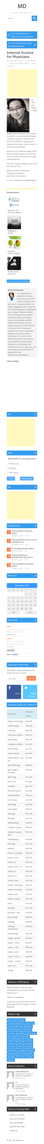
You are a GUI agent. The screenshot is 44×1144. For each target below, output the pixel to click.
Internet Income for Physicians (18, 171)
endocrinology (13, 749)
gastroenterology (14, 765)
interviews (27, 1030)
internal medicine (14, 795)
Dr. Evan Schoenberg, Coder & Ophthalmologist (20, 44)
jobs (8, 654)
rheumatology (13, 933)
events (10, 281)
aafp (9, 1020)
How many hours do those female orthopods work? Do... (24, 1099)
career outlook (19, 1020)
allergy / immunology (15, 721)
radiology (11, 922)
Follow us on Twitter (16, 1115)
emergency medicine (15, 744)
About (9, 1004)
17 (29, 536)
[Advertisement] (24, 83)
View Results (27, 478)
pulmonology (12, 917)
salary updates (27, 1053)
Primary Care (14, 464)
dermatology (12, 739)
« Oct (13, 612)
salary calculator (14, 1053)
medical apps (24, 1036)
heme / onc (12, 781)
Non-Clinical (13, 473)
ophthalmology (13, 823)
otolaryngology (13, 839)
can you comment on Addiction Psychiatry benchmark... (22, 1087)
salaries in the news (27, 1050)
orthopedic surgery (14, 827)
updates (11, 1060)
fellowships (19, 1026)
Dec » (31, 612)
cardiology (11, 730)
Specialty (12, 468)
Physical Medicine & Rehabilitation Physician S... (23, 556)
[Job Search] (15, 654)
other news (22, 1047)
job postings (31, 1033)
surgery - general (14, 938)
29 (26, 609)
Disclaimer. (11, 1007)
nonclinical (11, 1043)
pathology (11, 844)
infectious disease (14, 791)
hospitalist (11, 786)
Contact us (13, 1130)
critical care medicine (15, 735)
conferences (29, 1023)
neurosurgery (12, 809)
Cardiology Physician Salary (23, 548)
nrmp (20, 1043)
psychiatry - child (14, 912)
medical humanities (15, 1040)
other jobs (11, 1047)
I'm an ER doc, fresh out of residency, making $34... (24, 1075)
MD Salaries (22, 8)
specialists (11, 1057)
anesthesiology (13, 726)
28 (22, 609)
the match (21, 1057)
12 (13, 601)
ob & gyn (11, 818)
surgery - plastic (13, 952)
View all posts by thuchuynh (19, 355)
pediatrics (11, 848)
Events (11, 63)
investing (21, 1033)
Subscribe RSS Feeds (17, 1126)
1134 (33, 693)
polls (30, 1047)
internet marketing (22, 281)
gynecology (12, 777)
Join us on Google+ (16, 1123)
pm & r (10, 903)
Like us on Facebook (17, 1119)
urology (10, 970)
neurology (11, 814)
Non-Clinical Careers (22, 63)
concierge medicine (15, 1023)
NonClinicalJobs (30, 180)
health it (29, 1026)
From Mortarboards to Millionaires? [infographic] (22, 35)
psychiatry (11, 908)
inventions (11, 1033)
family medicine (13, 753)
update (30, 1057)
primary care (12, 1050)
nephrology (12, 804)
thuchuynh (31, 61)
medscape (28, 1040)
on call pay (28, 1043)
